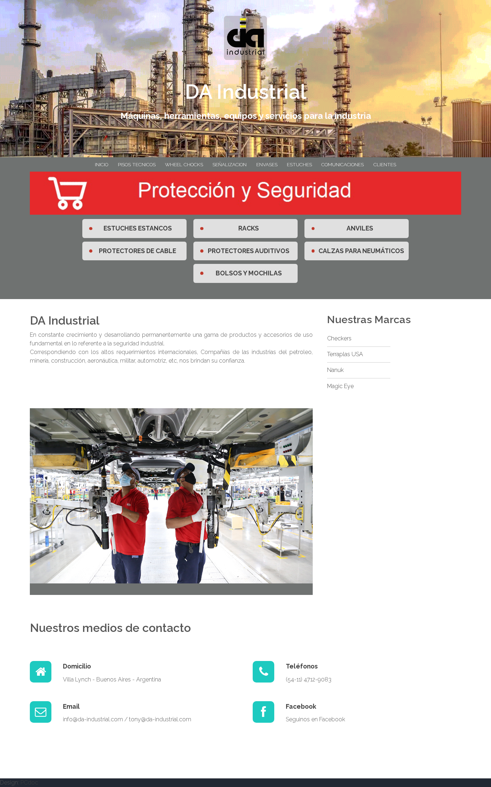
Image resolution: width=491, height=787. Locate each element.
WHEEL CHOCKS (184, 164)
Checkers (339, 338)
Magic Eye (340, 386)
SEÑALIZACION (229, 164)
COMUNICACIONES (342, 164)
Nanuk (335, 370)
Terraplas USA (345, 354)
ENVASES (266, 164)
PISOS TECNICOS (137, 164)
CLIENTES (384, 164)
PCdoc (29, 782)
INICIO (101, 164)
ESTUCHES (299, 164)
